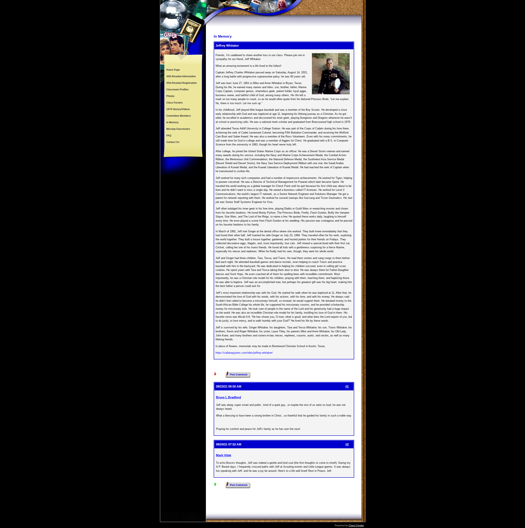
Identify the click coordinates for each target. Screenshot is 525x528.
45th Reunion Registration (181, 83)
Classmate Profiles (177, 89)
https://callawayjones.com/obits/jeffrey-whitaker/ (244, 352)
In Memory (172, 122)
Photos (170, 96)
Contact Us (172, 142)
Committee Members (178, 115)
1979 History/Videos (178, 109)
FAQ (168, 135)
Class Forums (174, 102)
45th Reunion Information (181, 76)
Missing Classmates (178, 129)
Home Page (173, 69)
